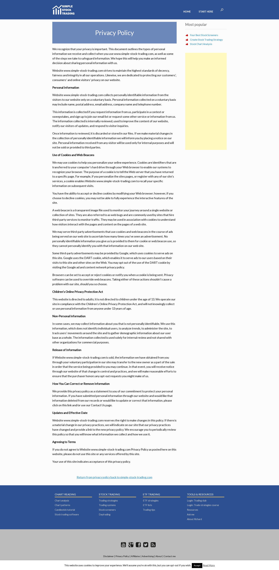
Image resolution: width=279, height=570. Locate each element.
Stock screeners (107, 509)
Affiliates (135, 556)
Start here (206, 11)
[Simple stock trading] (63, 10)
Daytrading (104, 514)
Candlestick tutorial (65, 509)
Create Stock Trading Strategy (206, 39)
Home (187, 11)
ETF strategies (151, 500)
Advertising (148, 556)
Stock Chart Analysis (201, 44)
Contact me (170, 556)
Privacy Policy (122, 556)
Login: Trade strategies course (203, 505)
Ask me (190, 514)
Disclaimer (108, 556)
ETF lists (147, 505)
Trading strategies (108, 500)
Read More (209, 565)
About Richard (194, 519)
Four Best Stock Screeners (204, 35)
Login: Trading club (197, 500)
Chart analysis (62, 500)
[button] (222, 9)
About (158, 556)
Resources (192, 509)
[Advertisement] (206, 101)
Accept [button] (197, 565)
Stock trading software (67, 514)
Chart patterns (62, 505)
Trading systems (107, 505)
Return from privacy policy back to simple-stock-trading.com (114, 477)
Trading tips (149, 509)
